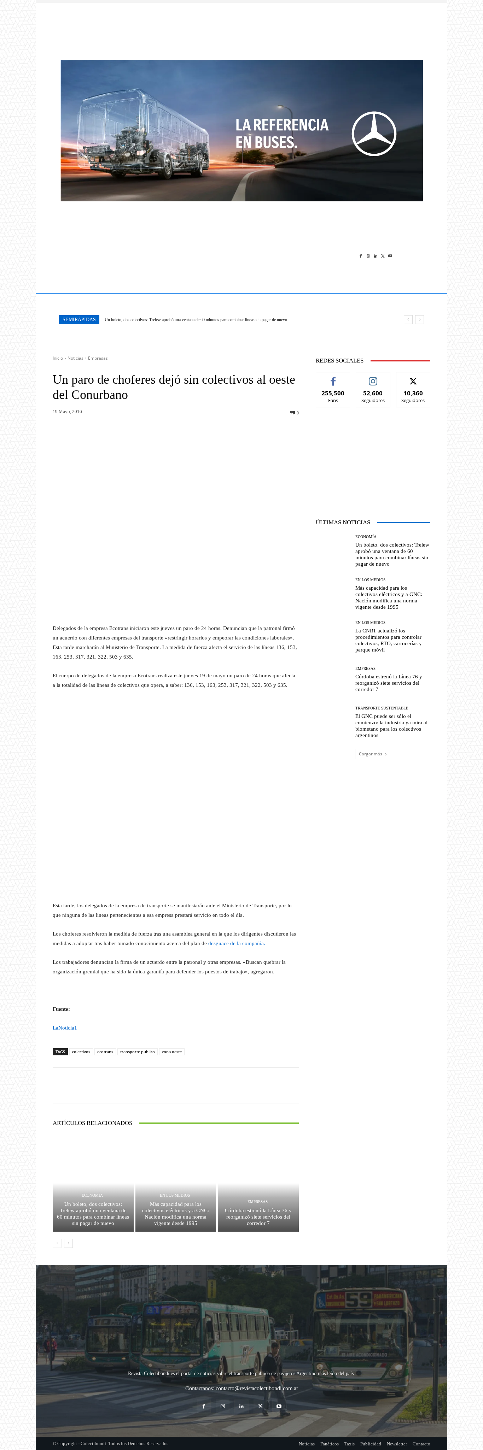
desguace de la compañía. (236, 943)
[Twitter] (382, 255)
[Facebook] (361, 255)
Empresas (98, 358)
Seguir (373, 377)
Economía (92, 1195)
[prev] (408, 319)
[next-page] (68, 1243)
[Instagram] (368, 255)
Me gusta (333, 377)
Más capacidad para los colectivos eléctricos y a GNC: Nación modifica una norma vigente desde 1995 (175, 1213)
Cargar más (370, 754)
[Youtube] (390, 255)
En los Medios (175, 1195)
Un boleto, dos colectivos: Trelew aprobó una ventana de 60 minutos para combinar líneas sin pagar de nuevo (196, 319)
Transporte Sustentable (381, 708)
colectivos (81, 1051)
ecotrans (105, 1051)
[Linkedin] (375, 255)
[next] (419, 319)
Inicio (58, 358)
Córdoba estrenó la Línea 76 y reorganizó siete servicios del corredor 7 (258, 1217)
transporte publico (137, 1051)
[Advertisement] (241, 27)
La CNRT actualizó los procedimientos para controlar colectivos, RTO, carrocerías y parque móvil (388, 640)
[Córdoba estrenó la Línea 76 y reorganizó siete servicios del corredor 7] (258, 1182)
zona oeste (172, 1051)
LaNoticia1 (65, 1028)
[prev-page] (57, 1243)
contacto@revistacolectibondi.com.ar (257, 1388)
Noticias (75, 358)
